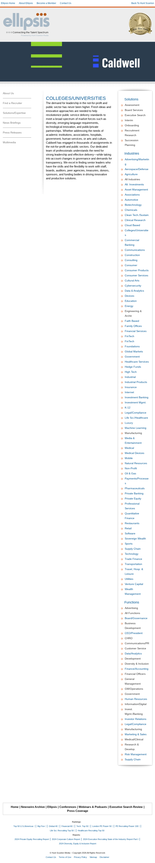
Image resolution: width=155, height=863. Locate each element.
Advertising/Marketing (137, 162)
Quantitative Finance (132, 516)
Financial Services (135, 331)
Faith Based (132, 320)
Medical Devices (134, 453)
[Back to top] (149, 857)
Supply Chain (133, 548)
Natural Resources (136, 463)
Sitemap (93, 857)
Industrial (130, 376)
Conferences (67, 806)
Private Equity (133, 498)
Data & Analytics (134, 290)
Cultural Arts (132, 280)
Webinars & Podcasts (93, 806)
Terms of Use (65, 857)
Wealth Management (133, 591)
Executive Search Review (126, 806)
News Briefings (12, 122)
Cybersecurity (133, 285)
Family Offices (133, 325)
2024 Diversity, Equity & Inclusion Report (77, 843)
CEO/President (134, 633)
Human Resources (136, 698)
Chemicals (131, 209)
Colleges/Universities (136, 233)
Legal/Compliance (135, 412)
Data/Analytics (133, 653)
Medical (129, 447)
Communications (135, 249)
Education (131, 300)
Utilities (129, 578)
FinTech (129, 336)
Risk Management (135, 754)
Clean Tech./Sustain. (137, 215)
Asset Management (136, 189)
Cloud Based (132, 225)
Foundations (132, 346)
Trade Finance (133, 558)
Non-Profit (131, 468)
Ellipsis (52, 806)
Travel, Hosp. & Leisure (134, 571)
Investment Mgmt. (135, 402)
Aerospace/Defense (136, 169)
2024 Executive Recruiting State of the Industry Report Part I (110, 839)
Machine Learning (135, 427)
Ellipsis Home (8, 3)
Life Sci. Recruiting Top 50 (62, 830)
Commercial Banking (132, 242)
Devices (129, 295)
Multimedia (9, 142)
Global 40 (53, 826)
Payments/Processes (137, 481)
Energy (129, 305)
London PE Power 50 (102, 826)
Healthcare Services (137, 361)
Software (130, 533)
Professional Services (132, 506)
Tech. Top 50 (82, 826)
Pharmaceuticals (135, 488)
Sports (129, 543)
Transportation (133, 564)
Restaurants (132, 523)
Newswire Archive (33, 806)
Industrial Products (136, 382)
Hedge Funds (133, 366)
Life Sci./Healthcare (136, 417)
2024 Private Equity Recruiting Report (32, 839)
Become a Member (46, 3)
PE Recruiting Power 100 (126, 826)
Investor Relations (135, 718)
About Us (8, 93)
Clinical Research (135, 220)
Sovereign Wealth (135, 538)
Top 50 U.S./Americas (23, 826)
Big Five (41, 826)
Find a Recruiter (12, 103)
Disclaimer (104, 857)
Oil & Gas (130, 473)
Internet (129, 392)
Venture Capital (134, 584)
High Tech (131, 371)
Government (132, 356)
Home (15, 806)
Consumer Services (136, 275)
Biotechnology (133, 204)
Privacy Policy (80, 857)
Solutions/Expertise (14, 112)
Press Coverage (77, 810)
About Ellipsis (26, 3)
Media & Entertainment (133, 440)
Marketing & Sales (135, 734)
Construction (132, 255)
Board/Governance (136, 618)
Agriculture (131, 174)
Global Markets (134, 351)
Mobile (129, 458)
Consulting (131, 260)
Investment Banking (136, 397)
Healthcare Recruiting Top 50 (91, 830)
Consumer (131, 265)
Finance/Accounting (136, 668)
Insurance (131, 387)
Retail (128, 528)
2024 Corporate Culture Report (66, 839)
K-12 (127, 407)
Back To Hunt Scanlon (142, 3)
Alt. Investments (134, 184)
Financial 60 (66, 826)
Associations (132, 194)
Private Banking (134, 493)
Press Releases (12, 132)
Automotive (131, 199)
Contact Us (65, 3)
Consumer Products (137, 270)
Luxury (129, 422)
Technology (131, 553)
